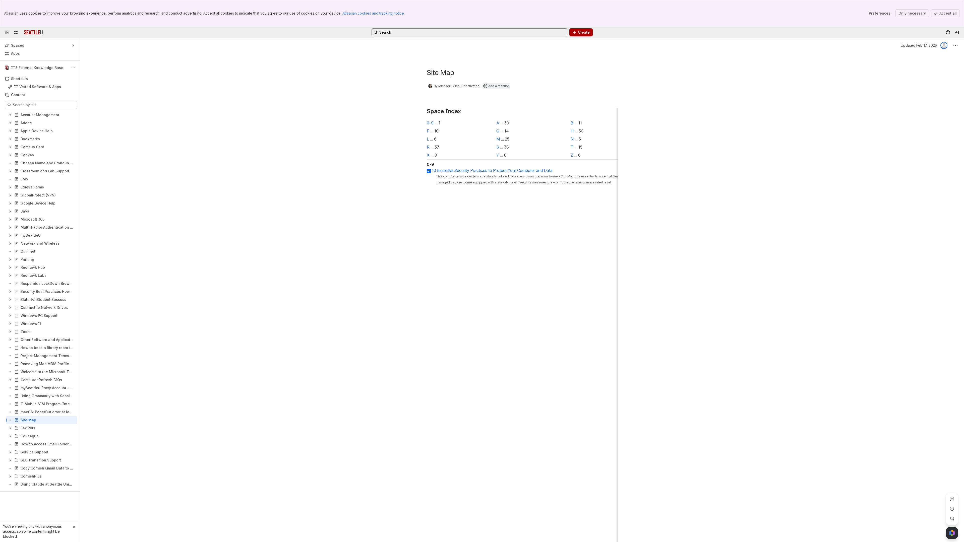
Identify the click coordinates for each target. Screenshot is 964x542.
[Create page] (952, 519)
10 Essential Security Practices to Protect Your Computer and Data (492, 170)
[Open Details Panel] (952, 509)
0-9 (430, 122)
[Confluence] (33, 32)
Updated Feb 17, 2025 (919, 45)
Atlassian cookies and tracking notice (373, 13)
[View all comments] (952, 499)
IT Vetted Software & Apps (37, 87)
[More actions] (73, 68)
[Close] (74, 527)
